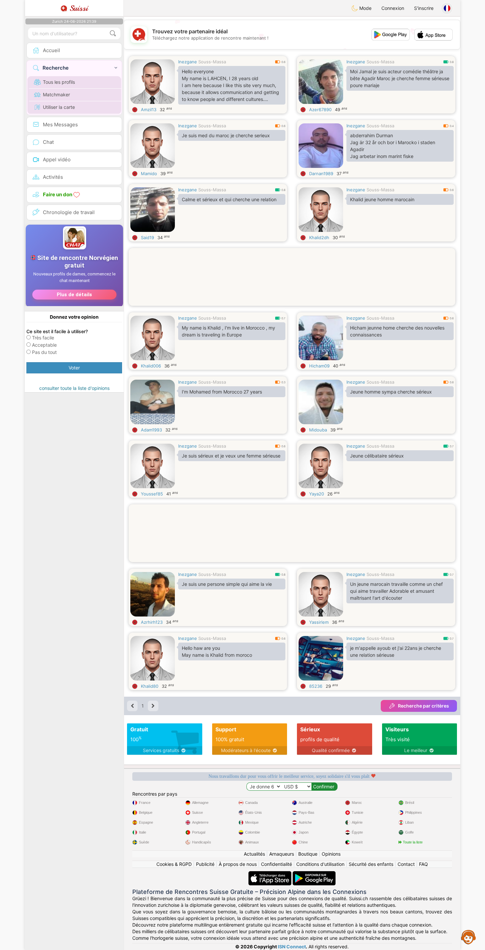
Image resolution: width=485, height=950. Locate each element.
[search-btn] (112, 33)
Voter (74, 367)
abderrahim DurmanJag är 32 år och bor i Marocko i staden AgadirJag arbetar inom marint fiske (392, 146)
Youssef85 (152, 493)
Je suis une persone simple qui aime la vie (227, 584)
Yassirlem (319, 622)
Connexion (392, 8)
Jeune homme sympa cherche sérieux (391, 392)
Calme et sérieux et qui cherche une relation (229, 199)
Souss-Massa (212, 61)
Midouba (318, 429)
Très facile (43, 337)
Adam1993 (151, 429)
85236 (315, 686)
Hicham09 (319, 365)
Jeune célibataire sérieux (377, 456)
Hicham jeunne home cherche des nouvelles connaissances (397, 331)
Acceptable (44, 345)
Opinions (331, 854)
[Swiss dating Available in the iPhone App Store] (270, 874)
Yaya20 (316, 493)
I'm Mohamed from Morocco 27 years (222, 392)
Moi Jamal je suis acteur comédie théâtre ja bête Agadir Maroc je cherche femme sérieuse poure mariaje (399, 78)
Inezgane (187, 61)
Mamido (149, 173)
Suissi (77, 8)
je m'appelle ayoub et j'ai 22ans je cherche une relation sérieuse (395, 651)
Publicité (205, 864)
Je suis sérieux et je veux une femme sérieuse (231, 456)
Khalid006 (151, 365)
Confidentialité (276, 864)
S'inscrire (424, 8)
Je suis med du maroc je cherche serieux (226, 135)
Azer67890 (320, 109)
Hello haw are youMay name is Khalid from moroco (217, 651)
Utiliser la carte (59, 107)
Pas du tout (44, 352)
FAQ (423, 864)
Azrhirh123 (152, 622)
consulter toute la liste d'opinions (74, 388)
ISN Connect (292, 946)
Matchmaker (56, 94)
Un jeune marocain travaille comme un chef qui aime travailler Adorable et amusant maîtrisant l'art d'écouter (396, 591)
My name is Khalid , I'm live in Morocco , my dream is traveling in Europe (228, 331)
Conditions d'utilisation (320, 864)
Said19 (147, 237)
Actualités (254, 854)
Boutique (307, 854)
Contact (406, 864)
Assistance (468, 937)
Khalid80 (149, 686)
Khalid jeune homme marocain (382, 199)
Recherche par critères (423, 706)
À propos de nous (238, 864)
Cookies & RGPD (174, 864)
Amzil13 (148, 109)
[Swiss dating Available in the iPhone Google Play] (314, 874)
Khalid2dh (319, 237)
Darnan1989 (321, 173)
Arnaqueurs (281, 854)
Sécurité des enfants (371, 864)
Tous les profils (59, 82)
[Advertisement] (292, 285)
